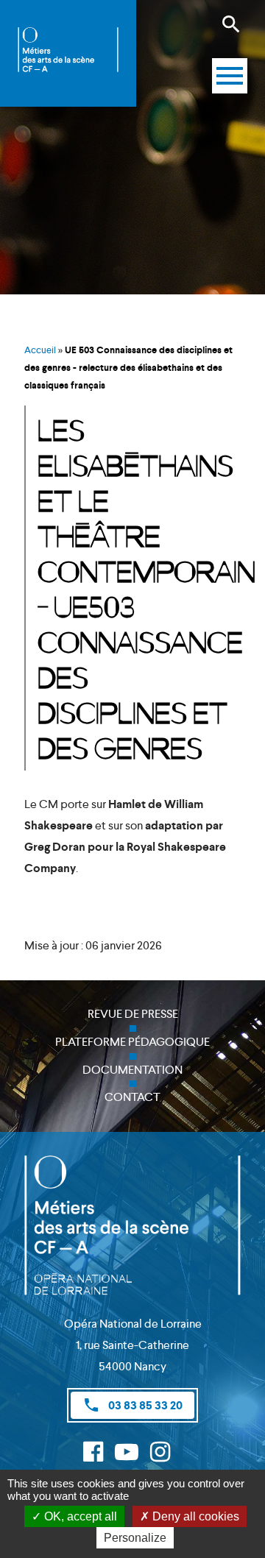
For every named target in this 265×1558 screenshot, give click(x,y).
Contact (132, 1097)
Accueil (40, 350)
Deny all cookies (194, 1516)
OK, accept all (79, 1516)
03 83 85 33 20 (132, 1405)
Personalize (135, 1538)
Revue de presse (133, 1013)
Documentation (132, 1069)
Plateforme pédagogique (132, 1041)
